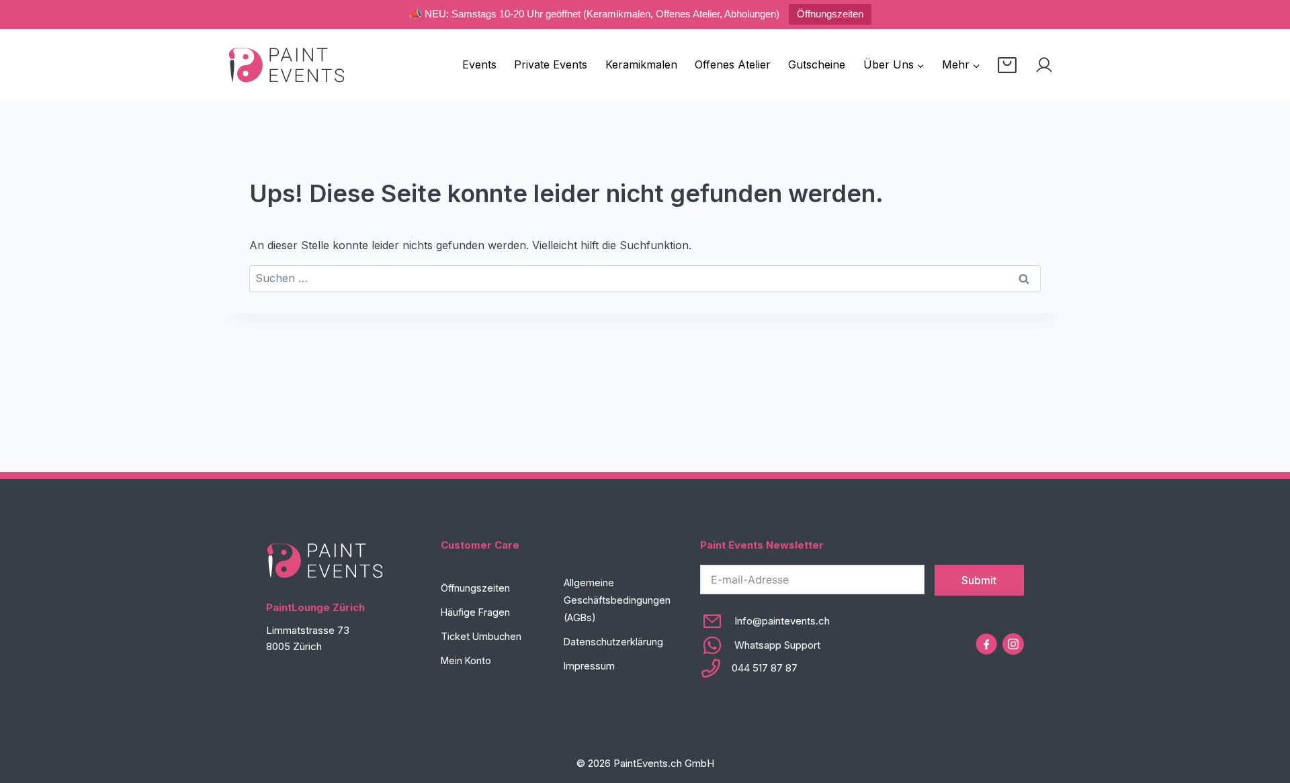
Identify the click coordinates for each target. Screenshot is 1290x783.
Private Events (550, 64)
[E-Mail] (765, 621)
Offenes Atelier (733, 64)
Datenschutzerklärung (613, 641)
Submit (978, 580)
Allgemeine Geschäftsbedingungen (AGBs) (617, 600)
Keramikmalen (641, 64)
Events (479, 64)
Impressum (589, 666)
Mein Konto (466, 660)
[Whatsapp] (765, 645)
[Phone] (765, 668)
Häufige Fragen (475, 612)
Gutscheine (816, 64)
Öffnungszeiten (830, 13)
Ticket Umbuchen (481, 636)
